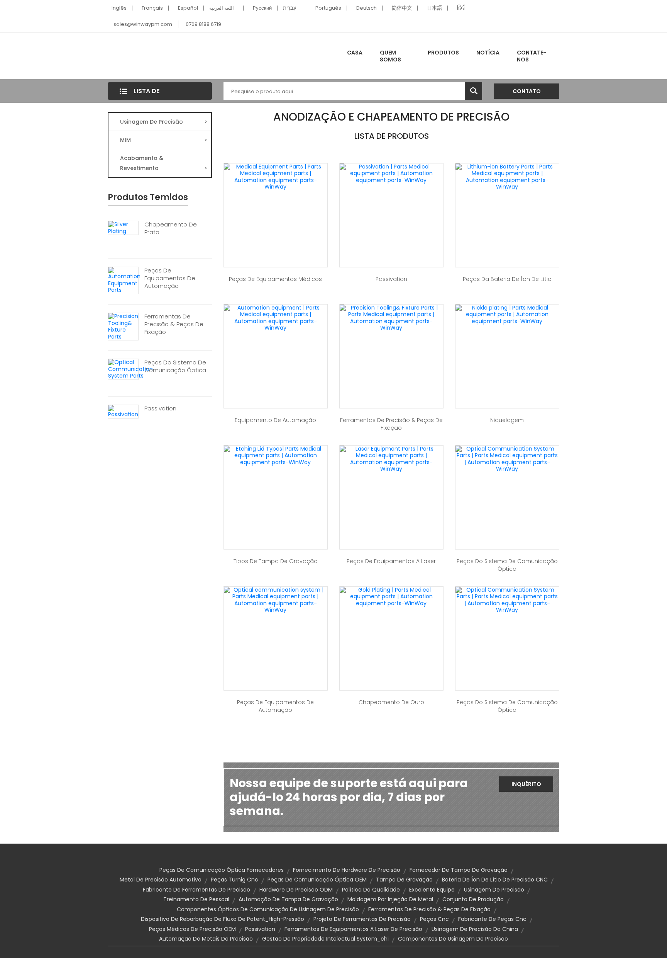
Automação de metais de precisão (206, 939)
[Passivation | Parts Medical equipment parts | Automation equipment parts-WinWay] (391, 173)
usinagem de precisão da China (475, 929)
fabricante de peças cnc (492, 919)
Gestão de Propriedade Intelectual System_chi (325, 939)
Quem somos (390, 56)
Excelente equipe (432, 889)
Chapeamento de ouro (391, 702)
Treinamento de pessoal (196, 899)
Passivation (160, 408)
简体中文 (402, 8)
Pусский (262, 8)
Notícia (487, 52)
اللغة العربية (221, 8)
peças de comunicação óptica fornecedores (221, 870)
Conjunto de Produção (473, 899)
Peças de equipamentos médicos (275, 279)
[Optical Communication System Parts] (130, 369)
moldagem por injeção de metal (390, 899)
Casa (354, 52)
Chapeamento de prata (170, 228)
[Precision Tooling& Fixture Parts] (123, 326)
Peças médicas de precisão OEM (192, 929)
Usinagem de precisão (163, 122)
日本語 (434, 8)
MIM (163, 140)
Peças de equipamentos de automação (169, 278)
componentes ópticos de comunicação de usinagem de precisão (268, 909)
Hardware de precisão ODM (296, 889)
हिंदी (461, 8)
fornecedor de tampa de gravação (459, 870)
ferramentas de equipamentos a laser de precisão (353, 929)
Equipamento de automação (275, 420)
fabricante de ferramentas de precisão (196, 889)
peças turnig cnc (234, 879)
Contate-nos (531, 56)
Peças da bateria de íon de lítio (507, 279)
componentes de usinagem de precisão (453, 939)
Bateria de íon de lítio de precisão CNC (495, 879)
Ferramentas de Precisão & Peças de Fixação (173, 324)
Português (328, 8)
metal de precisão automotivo (160, 879)
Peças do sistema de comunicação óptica (175, 366)
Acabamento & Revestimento (163, 163)
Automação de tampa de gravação (288, 899)
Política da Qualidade (371, 889)
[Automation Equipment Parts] (124, 280)
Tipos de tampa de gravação (276, 561)
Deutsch (366, 8)
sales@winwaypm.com (142, 24)
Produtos (443, 52)
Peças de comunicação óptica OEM (317, 879)
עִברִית (289, 8)
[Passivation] (123, 411)
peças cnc (434, 919)
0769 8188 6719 (203, 24)
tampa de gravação (404, 879)
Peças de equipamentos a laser (391, 561)
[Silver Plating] (123, 227)
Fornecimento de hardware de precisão (346, 870)
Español (188, 8)
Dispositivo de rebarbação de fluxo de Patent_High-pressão (222, 919)
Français (152, 8)
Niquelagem (507, 420)
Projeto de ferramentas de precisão (362, 919)
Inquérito (526, 784)
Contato (527, 91)
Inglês (119, 8)
